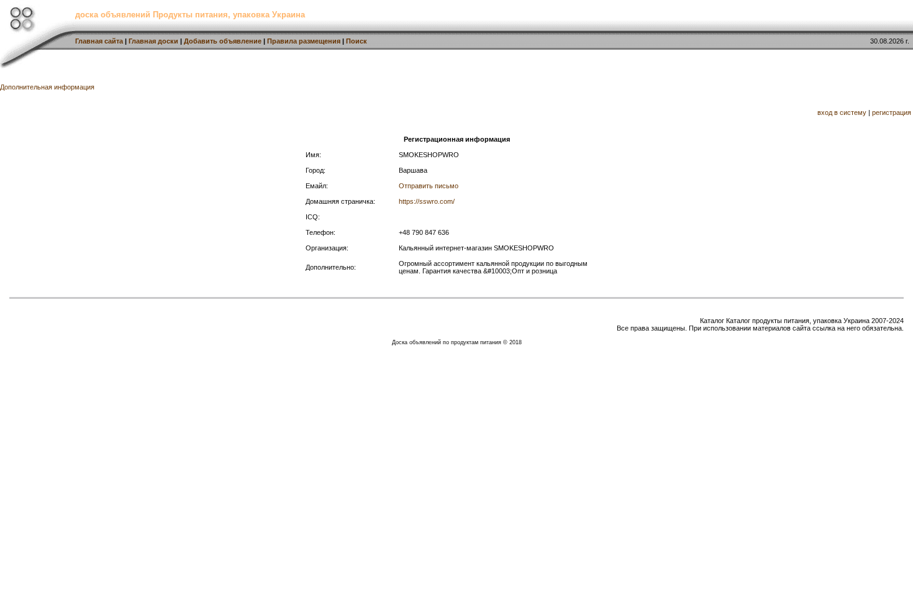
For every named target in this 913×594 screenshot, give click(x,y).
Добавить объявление (222, 41)
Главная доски (153, 41)
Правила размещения (303, 41)
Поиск (356, 41)
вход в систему (841, 112)
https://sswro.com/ (427, 201)
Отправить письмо (428, 186)
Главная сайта (99, 41)
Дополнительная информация (47, 87)
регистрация (891, 112)
